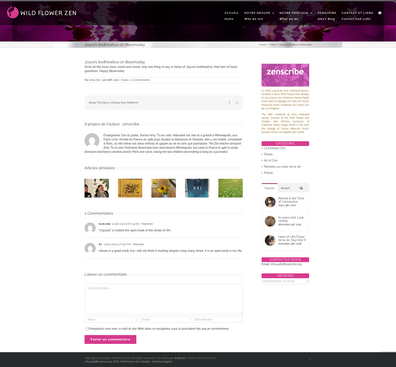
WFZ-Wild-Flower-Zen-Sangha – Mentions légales (142, 361)
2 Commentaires (140, 80)
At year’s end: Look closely (291, 219)
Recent (285, 188)
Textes (125, 80)
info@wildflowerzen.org (286, 264)
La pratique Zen (274, 148)
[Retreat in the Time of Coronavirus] (270, 198)
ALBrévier (180, 358)
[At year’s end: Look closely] (270, 218)
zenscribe (94, 80)
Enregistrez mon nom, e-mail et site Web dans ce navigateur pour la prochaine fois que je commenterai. (159, 328)
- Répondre (146, 223)
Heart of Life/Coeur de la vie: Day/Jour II (291, 238)
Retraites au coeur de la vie (282, 166)
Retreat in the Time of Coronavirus (291, 200)
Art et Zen (270, 160)
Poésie (268, 172)
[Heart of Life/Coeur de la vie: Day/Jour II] (270, 237)
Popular (270, 188)
